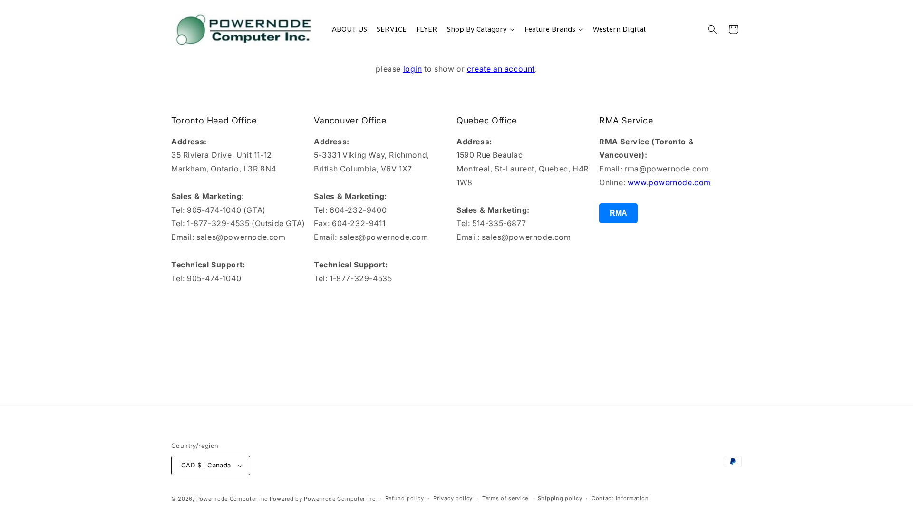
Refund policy (404, 498)
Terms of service (505, 498)
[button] (712, 29)
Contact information (620, 498)
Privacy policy (453, 498)
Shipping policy (560, 498)
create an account (501, 69)
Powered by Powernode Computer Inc (323, 498)
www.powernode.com (669, 182)
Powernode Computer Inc (232, 498)
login (412, 69)
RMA (618, 213)
